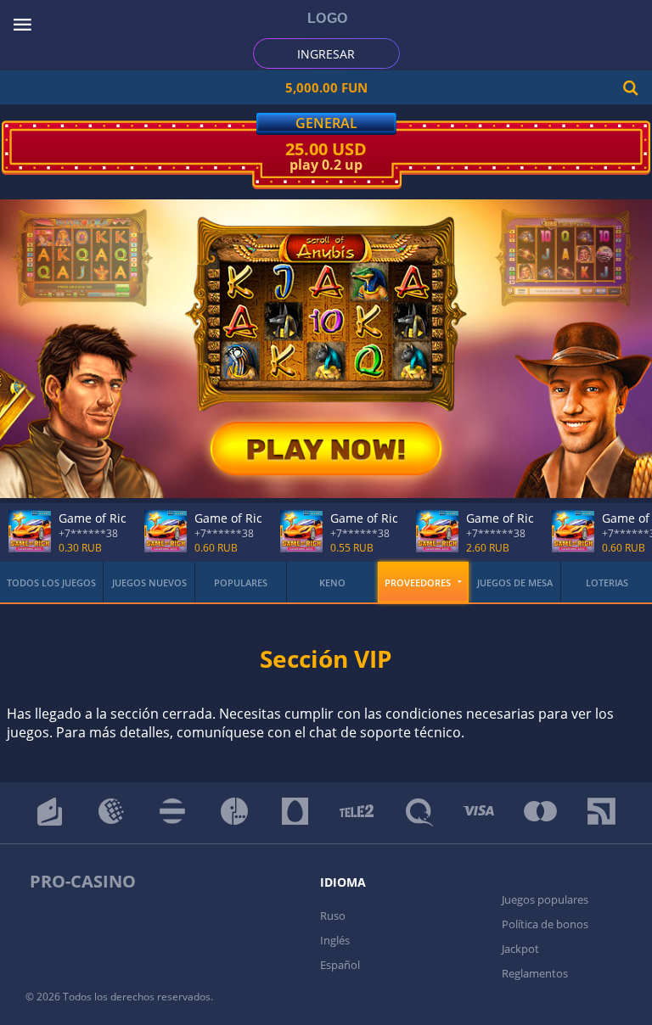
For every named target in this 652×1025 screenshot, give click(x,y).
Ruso (333, 915)
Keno (332, 582)
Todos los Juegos (51, 582)
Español (340, 964)
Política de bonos (545, 924)
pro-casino (83, 881)
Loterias (607, 582)
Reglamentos (535, 973)
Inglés (335, 940)
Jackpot (520, 948)
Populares (240, 582)
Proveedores (418, 582)
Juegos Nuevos (149, 582)
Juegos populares (545, 899)
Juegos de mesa (515, 582)
